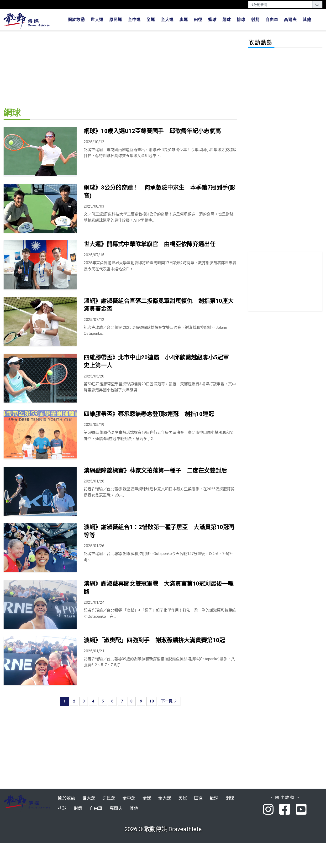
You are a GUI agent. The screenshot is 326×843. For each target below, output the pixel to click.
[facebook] (287, 809)
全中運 (134, 19)
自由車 (271, 19)
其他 (307, 19)
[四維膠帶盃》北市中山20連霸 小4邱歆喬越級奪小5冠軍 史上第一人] (40, 378)
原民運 (115, 19)
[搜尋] (317, 4)
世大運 (97, 19)
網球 (226, 19)
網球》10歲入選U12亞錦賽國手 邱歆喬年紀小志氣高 (152, 131)
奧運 (183, 19)
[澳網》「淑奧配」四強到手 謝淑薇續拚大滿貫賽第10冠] (40, 660)
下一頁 (167, 701)
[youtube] (302, 809)
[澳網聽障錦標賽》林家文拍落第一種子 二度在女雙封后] (40, 491)
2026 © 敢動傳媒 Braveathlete (163, 829)
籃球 (212, 19)
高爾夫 (290, 19)
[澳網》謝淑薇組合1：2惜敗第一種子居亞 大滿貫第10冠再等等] (40, 547)
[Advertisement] (120, 68)
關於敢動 (76, 19)
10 (151, 701)
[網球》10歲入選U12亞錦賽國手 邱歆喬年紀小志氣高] (40, 151)
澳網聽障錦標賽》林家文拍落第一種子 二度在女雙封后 (155, 470)
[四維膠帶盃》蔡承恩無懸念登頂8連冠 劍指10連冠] (40, 434)
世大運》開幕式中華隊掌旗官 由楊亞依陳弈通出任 (150, 244)
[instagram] (271, 809)
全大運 (167, 19)
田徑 (198, 19)
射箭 (255, 19)
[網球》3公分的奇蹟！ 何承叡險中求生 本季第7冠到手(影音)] (40, 208)
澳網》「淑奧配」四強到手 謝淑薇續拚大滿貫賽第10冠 (154, 640)
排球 (241, 19)
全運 (151, 19)
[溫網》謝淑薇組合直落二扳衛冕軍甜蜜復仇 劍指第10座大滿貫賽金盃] (40, 321)
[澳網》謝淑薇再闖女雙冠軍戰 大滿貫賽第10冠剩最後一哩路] (40, 604)
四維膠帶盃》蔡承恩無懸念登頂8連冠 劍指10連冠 (149, 414)
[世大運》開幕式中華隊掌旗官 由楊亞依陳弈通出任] (40, 264)
